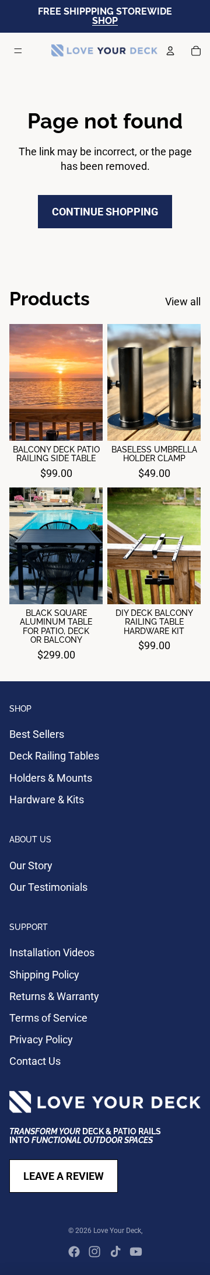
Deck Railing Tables (54, 756)
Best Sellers (36, 734)
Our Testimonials (48, 887)
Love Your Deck (117, 1231)
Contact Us (35, 1061)
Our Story (30, 865)
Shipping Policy (44, 975)
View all (183, 301)
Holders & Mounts (50, 778)
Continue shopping (105, 211)
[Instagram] (95, 1252)
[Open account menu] (170, 51)
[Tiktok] (115, 1252)
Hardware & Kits (46, 799)
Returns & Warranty (54, 996)
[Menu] (18, 51)
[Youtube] (136, 1252)
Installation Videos (51, 952)
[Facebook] (74, 1252)
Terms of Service (48, 1018)
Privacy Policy (41, 1039)
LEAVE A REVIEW (63, 1176)
